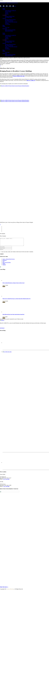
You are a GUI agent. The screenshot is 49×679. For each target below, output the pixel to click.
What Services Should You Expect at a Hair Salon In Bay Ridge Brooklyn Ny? (17, 464)
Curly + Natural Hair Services (9, 340)
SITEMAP (2, 578)
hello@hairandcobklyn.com (12, 2)
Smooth (4, 345)
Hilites (4, 344)
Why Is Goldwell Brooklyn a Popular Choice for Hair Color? (14, 363)
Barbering (5, 341)
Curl (3, 342)
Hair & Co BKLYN (31, 80)
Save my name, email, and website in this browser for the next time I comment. (17, 332)
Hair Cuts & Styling (7, 343)
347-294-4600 (3, 2)
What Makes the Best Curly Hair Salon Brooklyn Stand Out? (13, 564)
